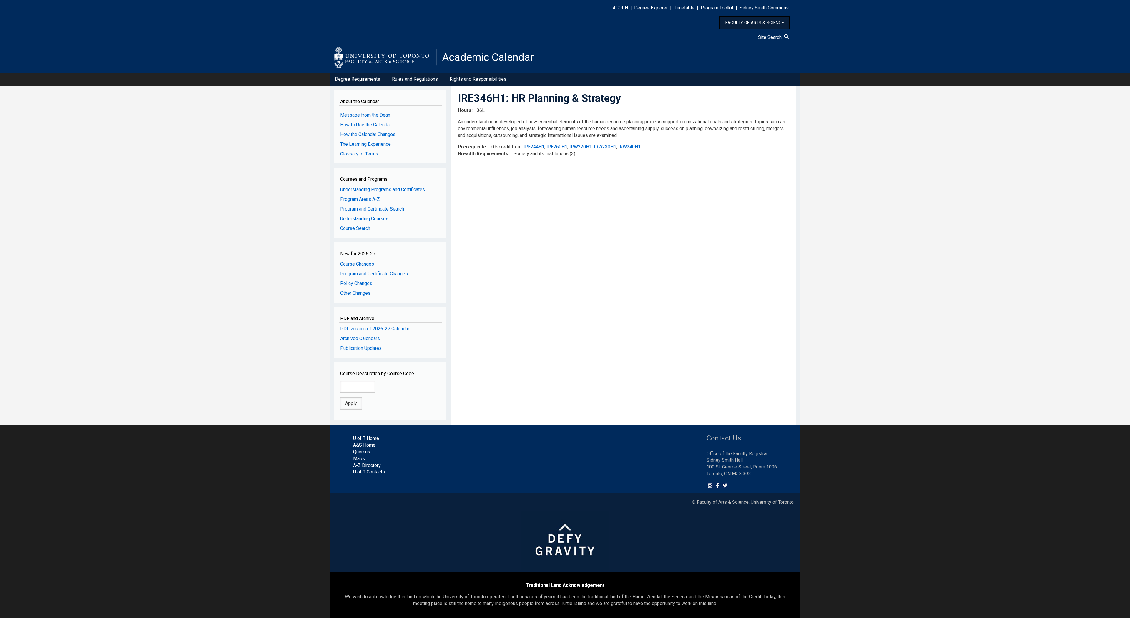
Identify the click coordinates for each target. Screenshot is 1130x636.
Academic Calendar (488, 57)
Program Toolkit (717, 8)
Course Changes (357, 264)
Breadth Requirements (483, 153)
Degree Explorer (651, 8)
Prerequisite (472, 147)
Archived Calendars (360, 338)
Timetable (684, 8)
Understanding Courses (364, 218)
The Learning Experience (365, 144)
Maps (359, 458)
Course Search (355, 228)
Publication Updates (361, 348)
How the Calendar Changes (368, 134)
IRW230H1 (605, 147)
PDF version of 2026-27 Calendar (374, 329)
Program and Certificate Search (372, 209)
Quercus (361, 452)
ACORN (620, 8)
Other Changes (355, 293)
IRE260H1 (556, 147)
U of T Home (366, 438)
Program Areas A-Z (360, 199)
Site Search (771, 37)
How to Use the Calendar (365, 124)
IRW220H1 (580, 147)
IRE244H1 (534, 147)
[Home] (385, 57)
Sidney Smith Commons (764, 8)
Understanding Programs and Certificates (382, 189)
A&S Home (364, 445)
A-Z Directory (367, 465)
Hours (464, 110)
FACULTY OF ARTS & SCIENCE (754, 22)
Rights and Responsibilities (478, 79)
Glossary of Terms (359, 154)
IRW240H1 (629, 147)
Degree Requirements (357, 79)
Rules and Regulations (415, 79)
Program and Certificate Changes (374, 273)
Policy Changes (356, 283)
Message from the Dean (365, 115)
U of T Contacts (369, 472)
